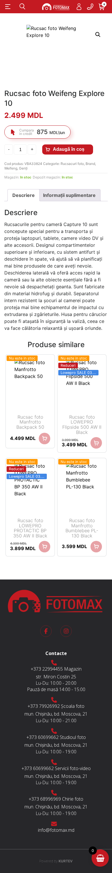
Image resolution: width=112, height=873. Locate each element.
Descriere (23, 195)
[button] (98, 34)
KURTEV (56, 861)
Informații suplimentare (69, 195)
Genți (23, 168)
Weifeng (10, 168)
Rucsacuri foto (72, 163)
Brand (90, 163)
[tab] (23, 195)
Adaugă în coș (68, 149)
